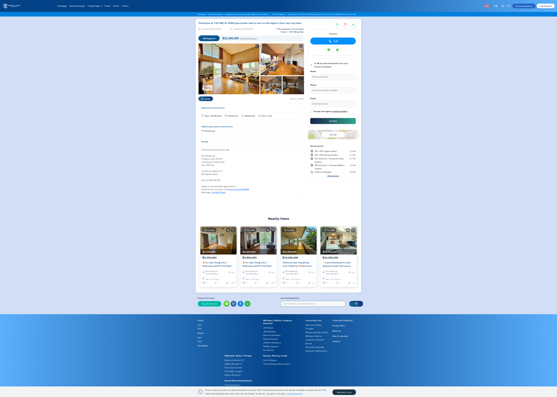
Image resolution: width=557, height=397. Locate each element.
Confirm (333, 121)
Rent (200, 328)
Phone (313, 85)
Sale (200, 324)
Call (335, 41)
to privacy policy (339, 111)
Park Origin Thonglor (234, 371)
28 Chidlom (268, 327)
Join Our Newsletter (289, 298)
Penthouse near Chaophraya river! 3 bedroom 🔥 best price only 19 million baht (297, 264)
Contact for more (206, 298)
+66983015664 (218, 192)
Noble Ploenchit (270, 339)
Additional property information (217, 126)
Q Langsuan (268, 350)
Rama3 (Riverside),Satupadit (238, 380)
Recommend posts (77, 6)
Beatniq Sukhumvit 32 (234, 360)
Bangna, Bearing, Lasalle (275, 355)
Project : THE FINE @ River (292, 31)
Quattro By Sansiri (233, 375)
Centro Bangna (270, 360)
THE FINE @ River (278, 14)
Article (116, 6)
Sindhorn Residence (272, 342)
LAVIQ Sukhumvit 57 (233, 363)
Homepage (62, 6)
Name (313, 71)
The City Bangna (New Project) (276, 363)
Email (312, 98)
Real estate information (213, 107)
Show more (333, 175)
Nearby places (316, 146)
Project (107, 6)
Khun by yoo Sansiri (233, 367)
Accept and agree (322, 111)
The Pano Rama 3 (232, 385)
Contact (125, 6)
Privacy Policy (338, 325)
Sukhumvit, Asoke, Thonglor (238, 355)
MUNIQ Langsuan (270, 346)
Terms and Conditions (342, 320)
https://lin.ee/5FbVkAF (239, 189)
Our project (203, 345)
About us (336, 330)
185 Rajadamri (269, 331)
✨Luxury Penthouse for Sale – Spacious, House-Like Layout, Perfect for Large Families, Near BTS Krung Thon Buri (338, 264)
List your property (524, 6)
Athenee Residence (272, 335)
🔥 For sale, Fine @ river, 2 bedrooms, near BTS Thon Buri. (217, 264)
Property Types (94, 6)
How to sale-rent (340, 336)
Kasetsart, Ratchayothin (316, 350)
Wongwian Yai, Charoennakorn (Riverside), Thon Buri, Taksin (247, 14)
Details (204, 141)
